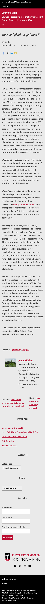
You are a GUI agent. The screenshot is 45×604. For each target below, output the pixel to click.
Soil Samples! (8, 441)
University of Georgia (12, 593)
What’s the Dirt (9, 13)
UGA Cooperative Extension (22, 2)
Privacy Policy (7, 598)
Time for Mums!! (9, 445)
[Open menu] (3, 24)
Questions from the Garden (14, 436)
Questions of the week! (12, 428)
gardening (16, 349)
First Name (7, 507)
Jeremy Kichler (25, 360)
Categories (7, 464)
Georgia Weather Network (25, 204)
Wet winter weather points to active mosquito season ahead (13, 402)
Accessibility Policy (19, 598)
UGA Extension (7, 590)
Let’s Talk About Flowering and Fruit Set (20, 432)
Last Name (7, 517)
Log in (4, 583)
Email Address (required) (13, 527)
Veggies (25, 349)
